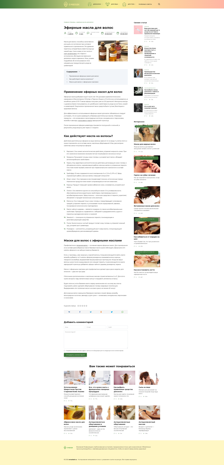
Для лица (114, 4)
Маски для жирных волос (145, 144)
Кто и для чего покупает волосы (150, 107)
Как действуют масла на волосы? (81, 79)
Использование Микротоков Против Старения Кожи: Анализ (74, 389)
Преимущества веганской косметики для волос (152, 73)
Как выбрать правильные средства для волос (123, 389)
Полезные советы (145, 4)
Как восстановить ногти (144, 270)
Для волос (97, 4)
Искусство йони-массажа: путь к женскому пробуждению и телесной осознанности (150, 52)
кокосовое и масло (85, 120)
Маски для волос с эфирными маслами (83, 82)
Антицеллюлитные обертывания (122, 423)
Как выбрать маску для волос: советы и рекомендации (151, 91)
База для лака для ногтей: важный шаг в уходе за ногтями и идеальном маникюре (152, 31)
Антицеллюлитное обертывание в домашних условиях (97, 424)
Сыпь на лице (144, 387)
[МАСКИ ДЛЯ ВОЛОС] (147, 202)
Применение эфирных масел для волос (84, 76)
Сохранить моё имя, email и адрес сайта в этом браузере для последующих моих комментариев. (95, 350)
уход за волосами (70, 53)
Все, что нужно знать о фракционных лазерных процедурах (99, 389)
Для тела (131, 4)
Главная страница (69, 22)
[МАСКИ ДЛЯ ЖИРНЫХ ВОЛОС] (147, 140)
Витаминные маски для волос (147, 206)
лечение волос (82, 245)
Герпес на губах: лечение (144, 175)
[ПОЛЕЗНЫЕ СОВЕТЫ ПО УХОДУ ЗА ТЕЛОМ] (147, 171)
